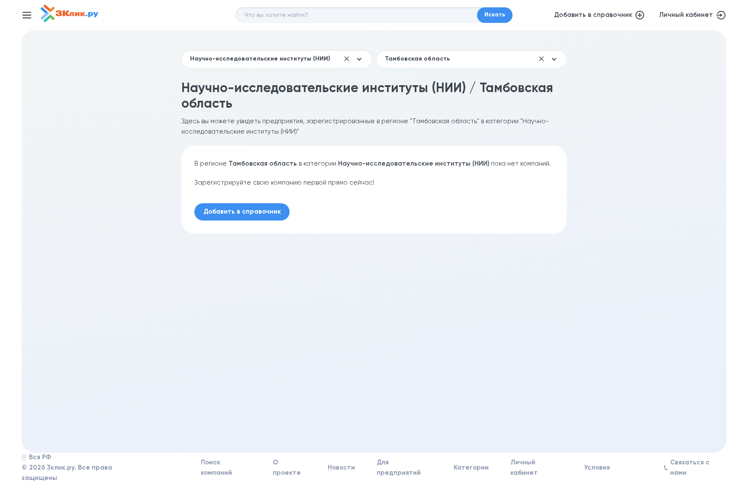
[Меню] (27, 15)
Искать (494, 15)
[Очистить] (347, 59)
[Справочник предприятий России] (69, 20)
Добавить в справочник (593, 15)
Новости (341, 467)
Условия (597, 467)
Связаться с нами (689, 467)
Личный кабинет (686, 15)
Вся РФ (40, 457)
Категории (471, 467)
